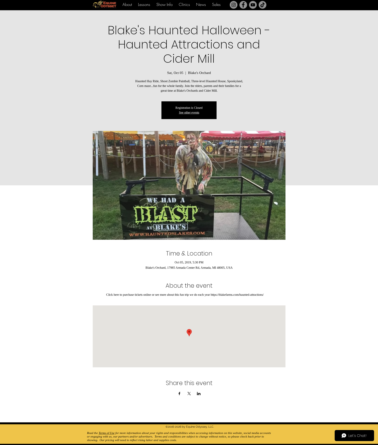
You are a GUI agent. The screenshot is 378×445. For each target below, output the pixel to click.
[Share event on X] (189, 393)
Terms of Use (107, 433)
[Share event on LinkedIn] (199, 393)
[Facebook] (243, 5)
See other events (189, 112)
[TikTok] (262, 5)
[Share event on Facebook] (179, 393)
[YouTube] (253, 5)
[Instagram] (233, 5)
